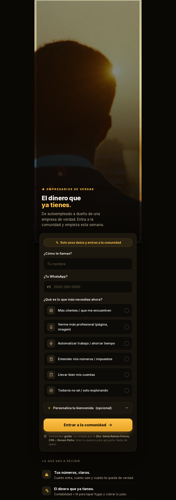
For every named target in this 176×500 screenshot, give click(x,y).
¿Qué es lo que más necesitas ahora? (73, 299)
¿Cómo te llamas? (58, 253)
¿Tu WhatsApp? (56, 276)
